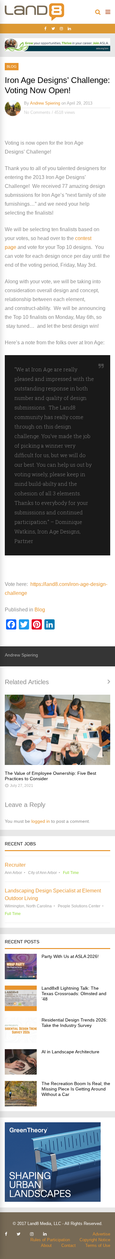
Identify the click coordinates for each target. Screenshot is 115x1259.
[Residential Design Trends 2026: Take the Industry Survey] (21, 1041)
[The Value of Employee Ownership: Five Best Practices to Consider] (57, 730)
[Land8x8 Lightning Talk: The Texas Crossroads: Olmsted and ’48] (21, 1009)
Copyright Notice (95, 1239)
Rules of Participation (50, 1239)
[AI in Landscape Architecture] (21, 1073)
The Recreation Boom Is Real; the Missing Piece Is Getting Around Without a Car (76, 1089)
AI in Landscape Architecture (70, 1051)
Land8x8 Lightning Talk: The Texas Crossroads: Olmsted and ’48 (74, 993)
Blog (12, 66)
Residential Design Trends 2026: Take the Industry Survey (74, 1022)
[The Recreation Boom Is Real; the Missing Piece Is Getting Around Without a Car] (21, 1104)
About (46, 1245)
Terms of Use (97, 1245)
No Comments (37, 112)
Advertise (101, 1234)
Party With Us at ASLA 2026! (70, 956)
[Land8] (34, 19)
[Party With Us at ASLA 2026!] (21, 977)
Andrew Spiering (45, 103)
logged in (40, 821)
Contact (68, 1245)
